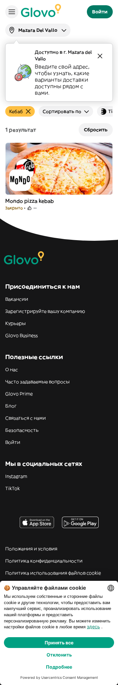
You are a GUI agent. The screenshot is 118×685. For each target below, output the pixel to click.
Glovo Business (21, 335)
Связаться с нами (25, 418)
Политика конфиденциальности (44, 561)
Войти (12, 442)
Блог (11, 406)
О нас (11, 369)
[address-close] (100, 56)
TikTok (12, 488)
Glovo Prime (19, 394)
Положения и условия (31, 549)
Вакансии (16, 299)
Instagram (16, 476)
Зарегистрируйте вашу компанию (45, 311)
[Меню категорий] (11, 11)
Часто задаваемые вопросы (37, 382)
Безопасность (22, 430)
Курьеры (15, 323)
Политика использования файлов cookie (53, 573)
